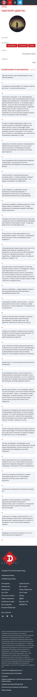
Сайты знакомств (7, 598)
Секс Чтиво (23, 592)
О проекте (4, 676)
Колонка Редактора (8, 607)
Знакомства (5, 586)
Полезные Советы (8, 595)
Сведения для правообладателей (12, 684)
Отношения (22, 45)
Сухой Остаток (24, 583)
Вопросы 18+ (24, 601)
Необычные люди (7, 601)
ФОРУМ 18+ (23, 604)
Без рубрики (12, 45)
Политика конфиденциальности (11, 670)
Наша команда (6, 690)
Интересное (5, 589)
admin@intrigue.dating (8, 579)
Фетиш (32, 45)
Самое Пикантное (25, 589)
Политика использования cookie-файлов (14, 687)
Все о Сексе (23, 586)
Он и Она (4, 592)
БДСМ (21, 598)
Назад (4, 6)
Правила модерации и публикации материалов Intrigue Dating (16, 680)
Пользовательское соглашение (11, 673)
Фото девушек (6, 604)
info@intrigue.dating (7, 575)
